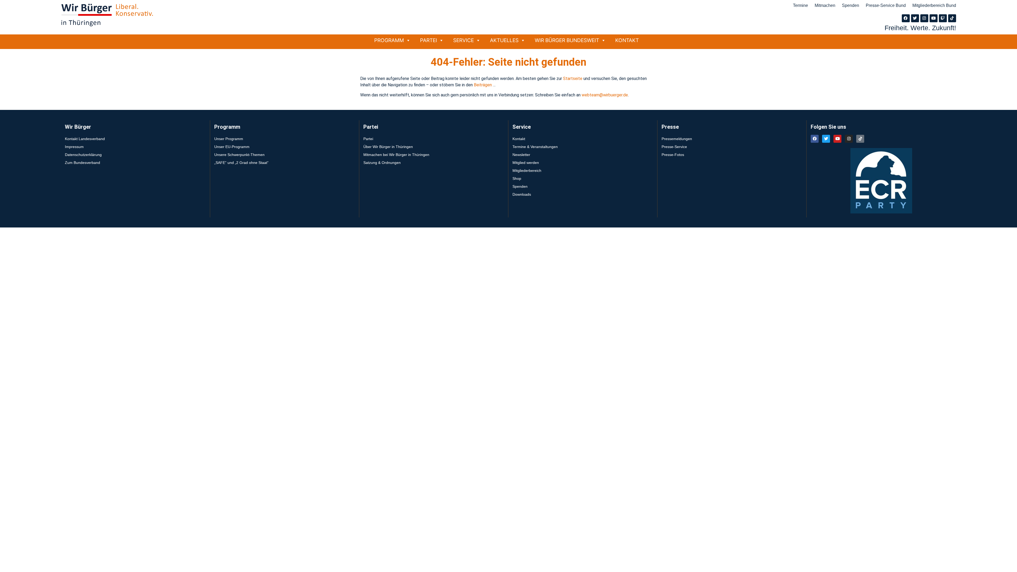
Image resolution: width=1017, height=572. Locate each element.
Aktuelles (504, 40)
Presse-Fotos (673, 155)
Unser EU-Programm (231, 147)
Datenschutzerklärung (83, 155)
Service (463, 40)
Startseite (573, 78)
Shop (516, 178)
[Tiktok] (952, 18)
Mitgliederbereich (526, 170)
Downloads (521, 194)
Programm (389, 40)
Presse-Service (674, 147)
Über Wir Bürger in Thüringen (388, 147)
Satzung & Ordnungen (382, 162)
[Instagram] (924, 18)
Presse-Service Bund (886, 5)
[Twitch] (943, 18)
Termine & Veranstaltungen (535, 147)
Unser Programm (228, 139)
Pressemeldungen (677, 139)
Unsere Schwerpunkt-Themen (239, 155)
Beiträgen (483, 84)
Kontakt (627, 40)
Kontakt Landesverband (85, 139)
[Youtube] (934, 18)
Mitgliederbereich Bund (934, 5)
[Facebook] (906, 18)
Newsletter (521, 155)
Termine (800, 5)
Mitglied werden (525, 162)
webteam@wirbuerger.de (605, 94)
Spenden (850, 5)
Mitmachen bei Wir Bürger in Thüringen (396, 155)
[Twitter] (915, 18)
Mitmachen (825, 5)
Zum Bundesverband (82, 162)
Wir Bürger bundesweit (567, 40)
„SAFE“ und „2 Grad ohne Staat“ (241, 162)
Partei (428, 40)
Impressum (74, 147)
